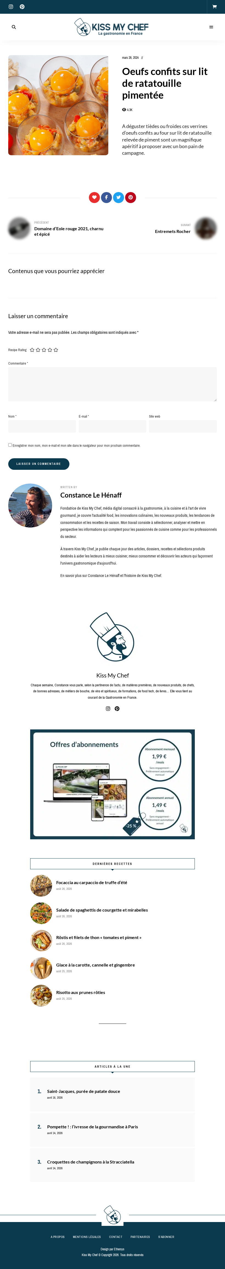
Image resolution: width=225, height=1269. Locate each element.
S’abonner (166, 1237)
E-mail (84, 416)
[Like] (94, 197)
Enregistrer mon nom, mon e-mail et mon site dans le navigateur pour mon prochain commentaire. (76, 445)
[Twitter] (118, 197)
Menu (211, 27)
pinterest (21, 7)
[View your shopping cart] (214, 7)
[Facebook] (106, 197)
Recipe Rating (17, 350)
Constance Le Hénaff (91, 495)
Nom (12, 416)
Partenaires (140, 1237)
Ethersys (119, 1249)
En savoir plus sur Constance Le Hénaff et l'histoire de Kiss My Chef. (111, 575)
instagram (10, 7)
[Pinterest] (130, 197)
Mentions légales (87, 1237)
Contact (116, 1237)
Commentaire (18, 363)
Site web (154, 416)
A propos (58, 1237)
